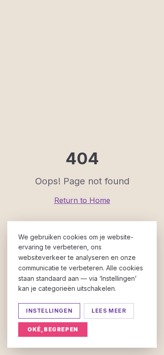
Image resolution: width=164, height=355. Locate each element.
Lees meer (109, 310)
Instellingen (49, 310)
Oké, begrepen (52, 329)
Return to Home (82, 200)
